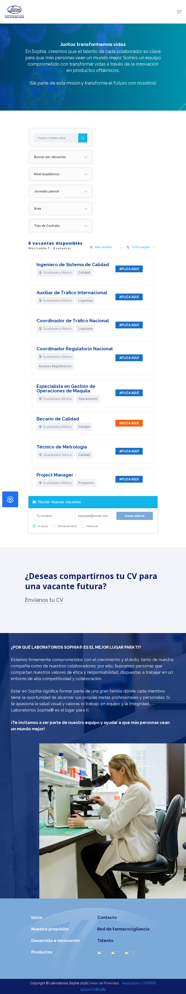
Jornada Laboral (46, 191)
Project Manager (55, 475)
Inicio (36, 917)
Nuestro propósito (50, 929)
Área (37, 208)
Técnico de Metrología (62, 447)
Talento (105, 940)
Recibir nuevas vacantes (59, 502)
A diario (43, 526)
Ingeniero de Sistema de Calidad (73, 264)
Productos (41, 952)
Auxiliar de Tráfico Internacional (72, 292)
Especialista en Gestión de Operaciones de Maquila (66, 388)
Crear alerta (134, 516)
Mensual (92, 526)
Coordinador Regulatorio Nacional (75, 348)
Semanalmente (67, 526)
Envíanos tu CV (44, 600)
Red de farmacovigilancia (123, 929)
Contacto (107, 917)
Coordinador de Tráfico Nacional (73, 320)
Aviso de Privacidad (105, 983)
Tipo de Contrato (47, 226)
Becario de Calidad (58, 419)
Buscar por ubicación (50, 157)
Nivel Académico (46, 174)
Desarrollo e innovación (55, 940)
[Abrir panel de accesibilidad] (10, 499)
